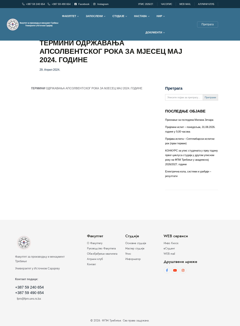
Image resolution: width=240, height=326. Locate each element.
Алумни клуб (206, 4)
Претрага (208, 24)
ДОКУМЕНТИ (153, 32)
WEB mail (185, 4)
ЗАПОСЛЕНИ (94, 16)
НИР (159, 16)
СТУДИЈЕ (118, 16)
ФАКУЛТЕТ (69, 16)
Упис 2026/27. (146, 4)
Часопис (166, 4)
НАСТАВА (140, 16)
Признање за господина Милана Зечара (189, 119)
